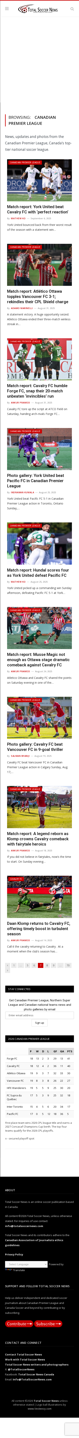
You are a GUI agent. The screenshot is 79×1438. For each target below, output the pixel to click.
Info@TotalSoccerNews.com (32, 1379)
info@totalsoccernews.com (24, 1226)
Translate (19, 1270)
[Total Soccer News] (39, 8)
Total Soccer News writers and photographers (36, 1364)
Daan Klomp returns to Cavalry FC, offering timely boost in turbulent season (38, 928)
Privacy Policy (14, 1254)
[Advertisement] (39, 64)
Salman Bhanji (20, 755)
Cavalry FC (16, 879)
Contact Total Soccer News (23, 1354)
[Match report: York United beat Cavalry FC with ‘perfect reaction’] (39, 180)
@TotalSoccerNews (21, 1369)
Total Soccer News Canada (36, 1374)
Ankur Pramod (20, 402)
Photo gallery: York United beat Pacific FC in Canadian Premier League (35, 480)
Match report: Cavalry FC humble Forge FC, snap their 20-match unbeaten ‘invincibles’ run (37, 391)
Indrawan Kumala (22, 492)
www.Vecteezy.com (39, 1408)
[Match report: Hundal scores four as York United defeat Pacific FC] (39, 543)
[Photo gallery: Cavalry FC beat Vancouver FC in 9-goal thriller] (39, 718)
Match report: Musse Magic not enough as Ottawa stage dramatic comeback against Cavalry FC (38, 659)
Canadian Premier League (25, 162)
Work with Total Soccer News (25, 1359)
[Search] (72, 8)
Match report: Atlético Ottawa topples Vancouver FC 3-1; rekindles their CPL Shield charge (37, 296)
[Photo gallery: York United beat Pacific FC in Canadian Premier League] (39, 449)
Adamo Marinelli (22, 308)
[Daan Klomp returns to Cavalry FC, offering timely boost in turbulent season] (39, 897)
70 (68, 965)
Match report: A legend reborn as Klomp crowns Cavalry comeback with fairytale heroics (37, 839)
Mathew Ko (18, 218)
